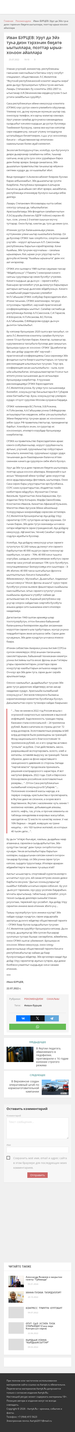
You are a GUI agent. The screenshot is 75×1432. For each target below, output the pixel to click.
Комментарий (14, 1115)
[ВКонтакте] (23, 1018)
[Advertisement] (37, 1221)
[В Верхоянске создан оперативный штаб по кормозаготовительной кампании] (55, 1087)
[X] (37, 1018)
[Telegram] (52, 1018)
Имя (9, 1144)
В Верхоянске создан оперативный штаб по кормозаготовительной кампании (23, 1086)
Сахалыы (53, 999)
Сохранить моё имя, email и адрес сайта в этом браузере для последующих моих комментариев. (40, 1158)
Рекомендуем (33, 999)
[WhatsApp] (37, 1027)
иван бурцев (34, 1005)
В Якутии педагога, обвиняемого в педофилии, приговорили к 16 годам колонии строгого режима (52, 1057)
